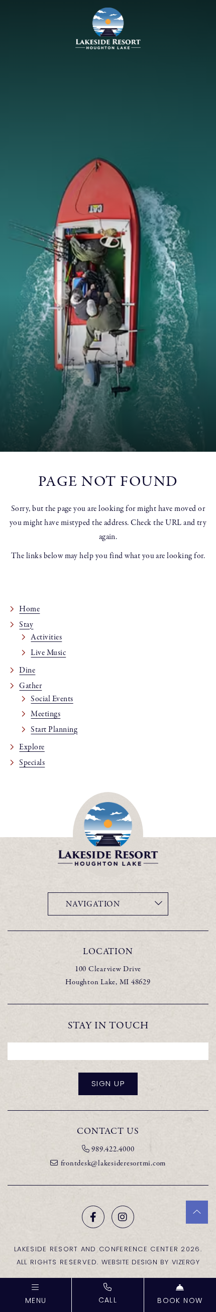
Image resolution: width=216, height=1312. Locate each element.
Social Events (52, 699)
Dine (27, 670)
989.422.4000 (112, 1149)
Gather (30, 686)
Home (29, 609)
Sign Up (108, 1084)
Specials (32, 762)
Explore (31, 747)
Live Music (48, 652)
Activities (46, 637)
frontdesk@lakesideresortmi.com (113, 1163)
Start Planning (54, 729)
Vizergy (186, 1262)
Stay (26, 624)
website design (129, 1262)
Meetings (45, 714)
